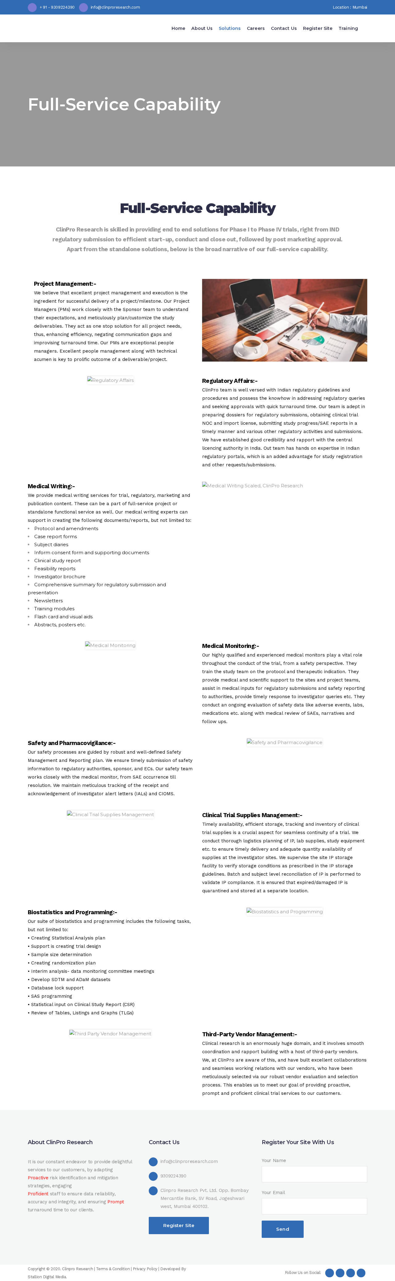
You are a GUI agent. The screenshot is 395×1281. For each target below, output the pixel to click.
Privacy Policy (145, 1269)
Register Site (178, 1225)
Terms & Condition (113, 1269)
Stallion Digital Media (47, 1277)
